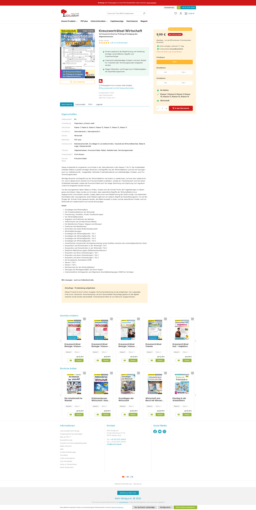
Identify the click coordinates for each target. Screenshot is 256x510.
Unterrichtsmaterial (67, 458)
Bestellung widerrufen (128, 493)
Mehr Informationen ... (118, 507)
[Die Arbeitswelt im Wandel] (74, 384)
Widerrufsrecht (66, 446)
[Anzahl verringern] (158, 108)
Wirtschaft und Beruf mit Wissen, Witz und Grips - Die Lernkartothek (154, 399)
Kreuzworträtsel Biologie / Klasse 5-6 (73, 345)
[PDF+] (100, 81)
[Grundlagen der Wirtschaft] (128, 384)
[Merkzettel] (175, 13)
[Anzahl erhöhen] (166, 108)
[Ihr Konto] (180, 13)
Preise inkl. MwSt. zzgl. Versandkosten (169, 52)
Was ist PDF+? (65, 437)
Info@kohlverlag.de (114, 444)
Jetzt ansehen (151, 3)
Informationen (67, 425)
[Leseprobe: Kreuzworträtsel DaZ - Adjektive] (179, 360)
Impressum (137, 484)
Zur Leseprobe (79, 82)
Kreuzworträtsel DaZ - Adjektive (180, 345)
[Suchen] (144, 13)
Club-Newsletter (66, 461)
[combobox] (124, 13)
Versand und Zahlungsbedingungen (73, 443)
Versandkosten (123, 502)
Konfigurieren (165, 507)
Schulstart (64, 455)
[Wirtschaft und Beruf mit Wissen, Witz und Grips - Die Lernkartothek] (155, 384)
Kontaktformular (66, 440)
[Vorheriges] (60, 341)
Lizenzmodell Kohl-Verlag (69, 431)
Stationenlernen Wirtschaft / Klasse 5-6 (101, 399)
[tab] (67, 104)
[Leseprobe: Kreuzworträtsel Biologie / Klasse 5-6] (71, 360)
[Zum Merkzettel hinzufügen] (84, 318)
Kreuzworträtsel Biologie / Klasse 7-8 (101, 345)
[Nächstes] (195, 341)
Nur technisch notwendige (144, 507)
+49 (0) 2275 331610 (118, 439)
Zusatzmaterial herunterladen (71, 434)
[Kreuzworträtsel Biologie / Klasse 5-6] (74, 330)
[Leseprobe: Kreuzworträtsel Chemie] (152, 360)
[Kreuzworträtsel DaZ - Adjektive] (182, 330)
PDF (165, 72)
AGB (61, 449)
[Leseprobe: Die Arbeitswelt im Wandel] (71, 414)
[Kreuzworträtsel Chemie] (155, 330)
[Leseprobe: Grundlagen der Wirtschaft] (125, 414)
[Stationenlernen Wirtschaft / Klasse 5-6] (101, 384)
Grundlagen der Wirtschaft (126, 399)
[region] (128, 3)
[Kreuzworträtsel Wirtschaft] (77, 53)
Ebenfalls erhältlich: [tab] (69, 315)
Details (79, 360)
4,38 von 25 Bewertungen (119, 43)
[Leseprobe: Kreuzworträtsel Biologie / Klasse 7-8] (98, 360)
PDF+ (184, 72)
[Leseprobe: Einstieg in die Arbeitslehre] (179, 414)
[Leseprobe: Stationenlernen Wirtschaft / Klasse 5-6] (98, 414)
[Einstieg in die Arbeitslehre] (182, 384)
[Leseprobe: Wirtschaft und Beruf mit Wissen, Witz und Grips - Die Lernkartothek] (152, 414)
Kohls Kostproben (67, 467)
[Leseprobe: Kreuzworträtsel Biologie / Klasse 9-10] (125, 360)
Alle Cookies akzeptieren (185, 507)
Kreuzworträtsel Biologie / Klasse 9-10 (127, 345)
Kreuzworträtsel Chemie (153, 345)
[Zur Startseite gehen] (70, 13)
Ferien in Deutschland (68, 464)
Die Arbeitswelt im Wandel (73, 399)
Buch (174, 62)
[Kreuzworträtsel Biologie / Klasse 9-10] (128, 330)
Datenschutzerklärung (123, 484)
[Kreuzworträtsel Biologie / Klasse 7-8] (101, 330)
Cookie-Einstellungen (68, 452)
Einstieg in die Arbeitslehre (179, 399)
